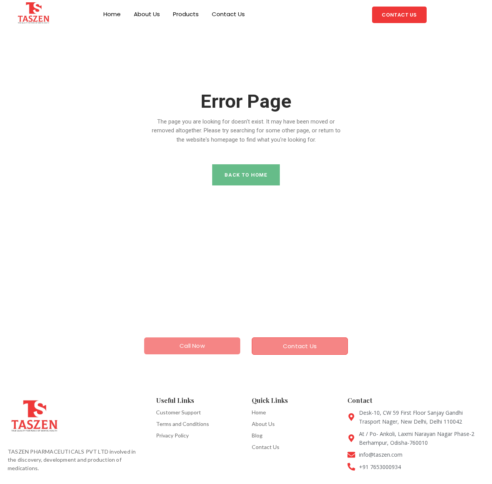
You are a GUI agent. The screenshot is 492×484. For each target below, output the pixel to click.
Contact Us (228, 14)
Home (112, 14)
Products (186, 14)
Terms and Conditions (182, 424)
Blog (257, 435)
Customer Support (178, 412)
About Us (147, 14)
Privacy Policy (172, 435)
